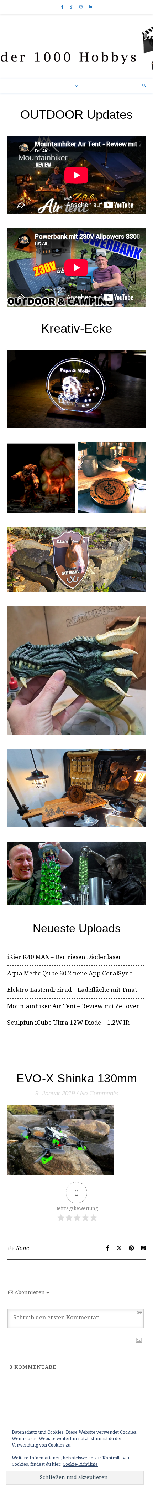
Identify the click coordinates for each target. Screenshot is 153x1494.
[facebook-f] (62, 7)
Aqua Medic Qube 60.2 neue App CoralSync (69, 974)
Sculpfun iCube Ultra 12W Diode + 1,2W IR (68, 1023)
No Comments (99, 1093)
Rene (22, 1248)
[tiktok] (72, 7)
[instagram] (81, 7)
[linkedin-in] (90, 7)
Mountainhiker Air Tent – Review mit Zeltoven (73, 1006)
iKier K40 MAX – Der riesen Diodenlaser (64, 957)
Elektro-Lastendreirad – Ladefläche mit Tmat (72, 990)
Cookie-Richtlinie (80, 1464)
